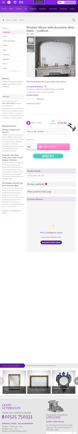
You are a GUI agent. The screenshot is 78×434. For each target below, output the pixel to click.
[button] (51, 171)
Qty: (29, 147)
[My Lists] (16, 2)
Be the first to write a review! (51, 242)
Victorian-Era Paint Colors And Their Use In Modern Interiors (12, 157)
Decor (5, 28)
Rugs (4, 68)
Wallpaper (6, 59)
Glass (4, 50)
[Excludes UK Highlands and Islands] (22, 2)
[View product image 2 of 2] (31, 48)
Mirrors (5, 64)
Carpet (5, 36)
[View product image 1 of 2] (31, 40)
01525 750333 (18, 416)
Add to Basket (49, 147)
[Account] (10, 2)
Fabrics (5, 45)
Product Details (32, 95)
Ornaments (6, 54)
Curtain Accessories (9, 41)
